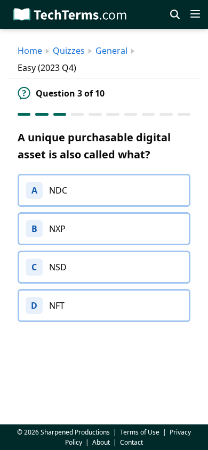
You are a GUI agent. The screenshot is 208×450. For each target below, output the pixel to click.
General (111, 51)
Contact (131, 442)
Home (30, 51)
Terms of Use (139, 432)
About (101, 442)
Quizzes (69, 51)
